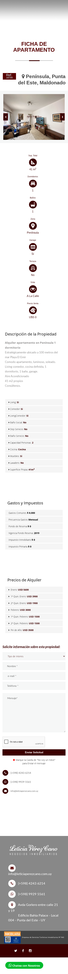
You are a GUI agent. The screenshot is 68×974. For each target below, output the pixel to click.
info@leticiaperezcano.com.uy (24, 791)
